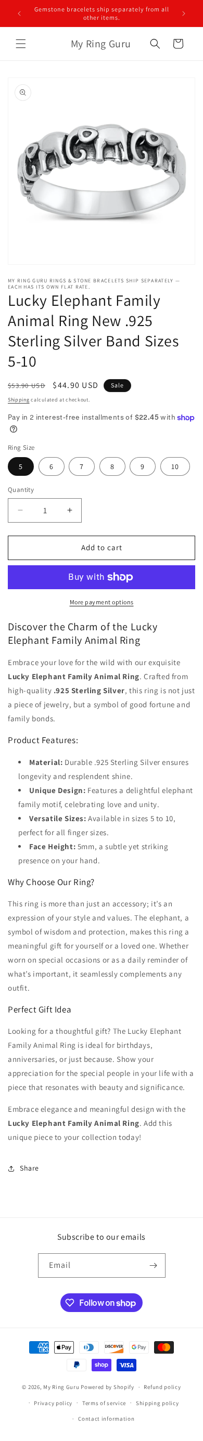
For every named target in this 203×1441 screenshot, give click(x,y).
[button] (20, 43)
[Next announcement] (183, 13)
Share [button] (29, 1168)
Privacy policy (53, 1403)
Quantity (21, 489)
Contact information (106, 1418)
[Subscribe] (153, 1265)
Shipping (19, 399)
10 (175, 466)
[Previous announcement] (19, 13)
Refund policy (162, 1387)
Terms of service (104, 1403)
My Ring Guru (61, 1387)
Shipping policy (157, 1403)
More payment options (102, 602)
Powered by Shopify (107, 1387)
